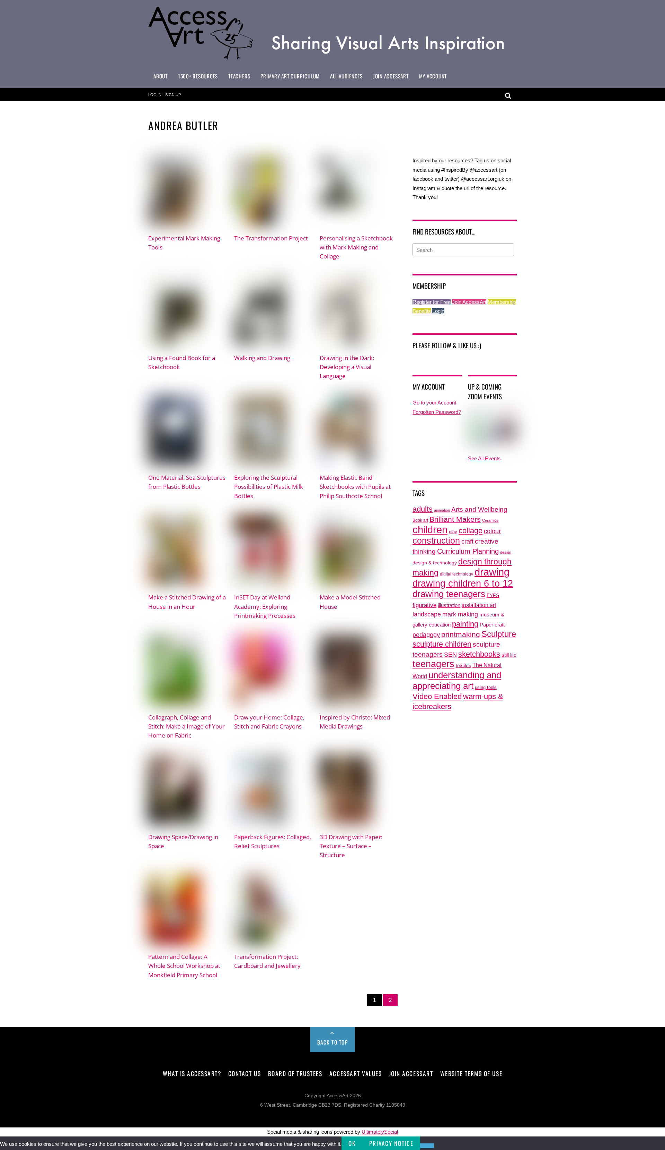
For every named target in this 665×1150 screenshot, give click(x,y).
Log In (154, 95)
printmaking (460, 634)
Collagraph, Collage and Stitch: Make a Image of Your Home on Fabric (186, 726)
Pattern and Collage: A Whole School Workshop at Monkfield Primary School (184, 965)
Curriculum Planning (468, 551)
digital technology (456, 574)
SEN (450, 654)
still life (509, 655)
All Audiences (346, 76)
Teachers (239, 76)
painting (465, 624)
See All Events (484, 458)
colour (492, 531)
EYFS (493, 595)
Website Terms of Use (471, 1073)
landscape (427, 614)
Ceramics (490, 520)
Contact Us (244, 1073)
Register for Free (432, 302)
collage (470, 530)
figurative (424, 605)
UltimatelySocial (380, 1132)
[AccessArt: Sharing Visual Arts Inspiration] (332, 59)
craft (467, 541)
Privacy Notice (391, 1143)
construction (436, 540)
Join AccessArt (391, 76)
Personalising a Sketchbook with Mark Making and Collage (356, 247)
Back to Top (332, 1042)
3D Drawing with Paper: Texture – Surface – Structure (351, 846)
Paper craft (492, 625)
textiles (463, 665)
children (430, 529)
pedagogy (426, 634)
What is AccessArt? (192, 1073)
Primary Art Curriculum (290, 76)
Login (438, 311)
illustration (449, 605)
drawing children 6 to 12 (463, 583)
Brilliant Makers (455, 519)
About (160, 76)
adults (423, 509)
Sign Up (173, 95)
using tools (486, 687)
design (505, 552)
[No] (427, 1145)
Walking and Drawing (262, 357)
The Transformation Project (271, 238)
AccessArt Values (355, 1073)
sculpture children (442, 644)
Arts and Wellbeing (479, 509)
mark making (460, 614)
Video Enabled (437, 696)
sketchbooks (479, 654)
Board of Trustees (295, 1073)
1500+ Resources (198, 76)
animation (442, 510)
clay (453, 531)
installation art (479, 605)
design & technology (435, 562)
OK (351, 1143)
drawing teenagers (449, 594)
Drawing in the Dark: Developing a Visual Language (347, 366)
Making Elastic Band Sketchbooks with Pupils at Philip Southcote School (355, 486)
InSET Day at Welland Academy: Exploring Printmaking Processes (264, 606)
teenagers (433, 663)
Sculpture (498, 634)
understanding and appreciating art (457, 680)
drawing (492, 572)
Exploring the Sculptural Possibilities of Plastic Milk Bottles (268, 486)
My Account (433, 76)
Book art (420, 520)
